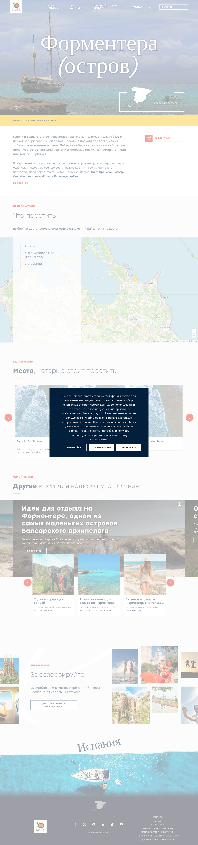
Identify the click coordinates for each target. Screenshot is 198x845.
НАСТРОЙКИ (74, 447)
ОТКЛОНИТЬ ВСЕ (101, 447)
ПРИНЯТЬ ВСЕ (129, 447)
